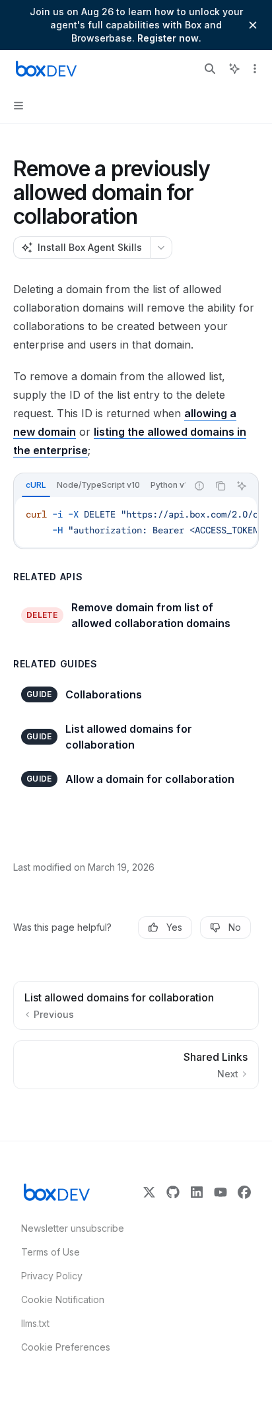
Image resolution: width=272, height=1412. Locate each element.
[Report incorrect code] (199, 485)
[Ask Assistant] (241, 485)
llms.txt (35, 1323)
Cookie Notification (62, 1299)
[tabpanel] (136, 522)
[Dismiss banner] (252, 25)
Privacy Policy (52, 1275)
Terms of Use (50, 1252)
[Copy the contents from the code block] (220, 485)
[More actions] (254, 68)
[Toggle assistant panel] (234, 69)
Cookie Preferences (65, 1347)
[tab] (36, 485)
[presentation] (100, 486)
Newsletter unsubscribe (68, 1228)
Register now (168, 38)
